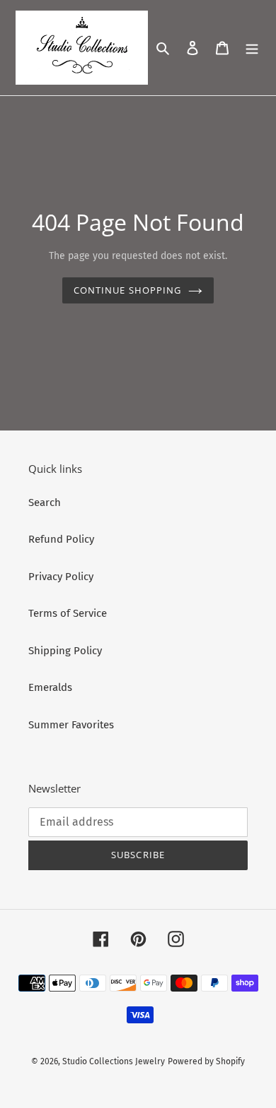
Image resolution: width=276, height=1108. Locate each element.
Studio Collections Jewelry (113, 1061)
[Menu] (252, 47)
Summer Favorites (71, 724)
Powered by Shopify (206, 1061)
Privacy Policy (60, 576)
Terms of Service (67, 613)
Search (44, 502)
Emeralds (50, 687)
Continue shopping (127, 290)
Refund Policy (61, 539)
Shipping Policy (65, 650)
